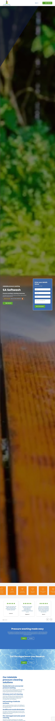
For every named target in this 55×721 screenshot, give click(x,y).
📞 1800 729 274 (47, 3)
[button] (37, 3)
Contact (31, 638)
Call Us (23, 638)
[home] (7, 3)
